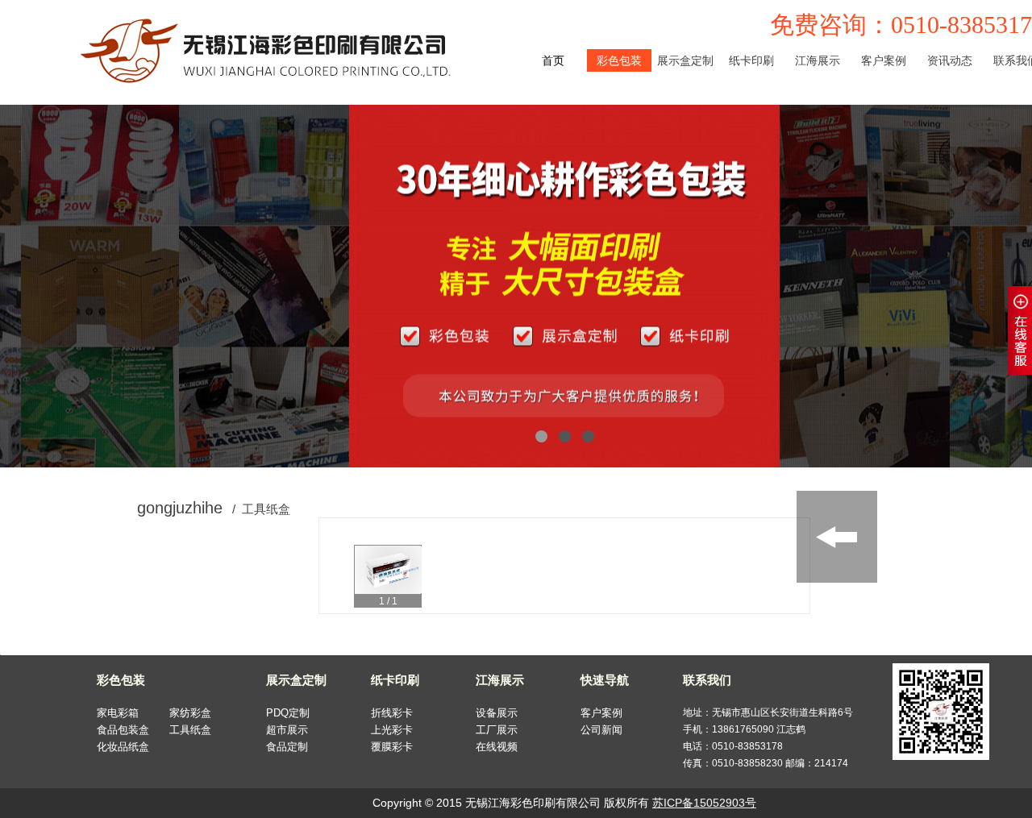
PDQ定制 (685, 83)
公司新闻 (949, 83)
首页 (553, 60)
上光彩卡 (751, 105)
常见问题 (949, 105)
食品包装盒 (619, 128)
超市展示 (685, 105)
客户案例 (601, 713)
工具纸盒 (619, 150)
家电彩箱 (619, 83)
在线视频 (817, 128)
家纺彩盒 (619, 105)
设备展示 (817, 83)
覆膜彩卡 (751, 128)
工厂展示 (817, 105)
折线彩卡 (751, 83)
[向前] (342, 572)
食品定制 (685, 128)
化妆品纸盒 (619, 173)
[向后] (786, 572)
